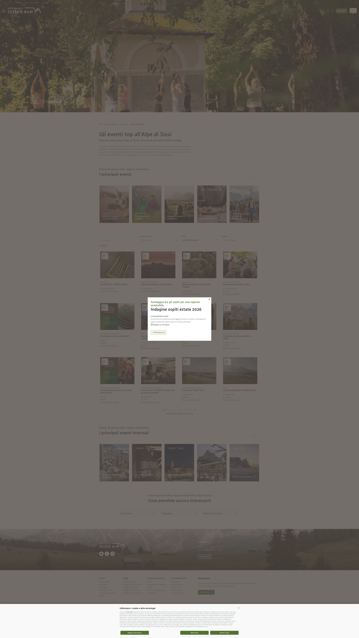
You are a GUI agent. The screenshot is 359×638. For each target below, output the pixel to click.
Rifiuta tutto (194, 633)
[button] (238, 608)
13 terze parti (129, 612)
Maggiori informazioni (135, 633)
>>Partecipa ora (158, 332)
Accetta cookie (224, 633)
